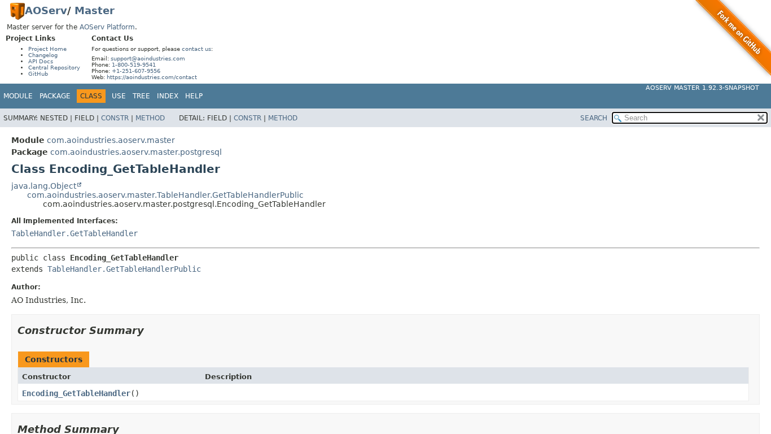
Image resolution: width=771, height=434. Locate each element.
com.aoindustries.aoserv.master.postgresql (136, 152)
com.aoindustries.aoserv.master (111, 140)
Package (55, 96)
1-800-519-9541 (134, 65)
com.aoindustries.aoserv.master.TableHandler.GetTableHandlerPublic (165, 194)
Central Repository (54, 67)
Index (167, 96)
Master (95, 10)
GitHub (38, 74)
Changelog (43, 55)
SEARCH (593, 118)
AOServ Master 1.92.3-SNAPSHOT (702, 88)
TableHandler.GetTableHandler (74, 233)
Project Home (47, 49)
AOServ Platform (107, 27)
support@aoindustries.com (148, 58)
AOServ (46, 10)
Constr (115, 118)
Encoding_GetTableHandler (76, 393)
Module (18, 96)
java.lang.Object (43, 185)
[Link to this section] (151, 330)
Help (194, 96)
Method (150, 118)
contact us (196, 49)
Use (119, 96)
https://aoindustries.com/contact (152, 77)
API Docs (40, 61)
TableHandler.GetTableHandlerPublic (124, 269)
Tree (141, 96)
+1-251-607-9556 (136, 71)
